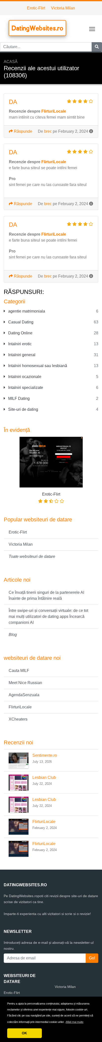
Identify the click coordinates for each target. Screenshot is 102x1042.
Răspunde (22, 131)
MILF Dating (18, 398)
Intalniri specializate (25, 387)
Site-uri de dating (22, 409)
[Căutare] (97, 47)
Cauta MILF (19, 670)
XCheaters (18, 719)
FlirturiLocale (20, 707)
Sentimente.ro (44, 755)
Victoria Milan (63, 8)
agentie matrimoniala (26, 311)
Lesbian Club (44, 777)
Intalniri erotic (19, 344)
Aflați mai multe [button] (74, 1021)
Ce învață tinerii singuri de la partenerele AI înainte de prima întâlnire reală (46, 595)
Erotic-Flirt (36, 8)
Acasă (11, 62)
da (13, 101)
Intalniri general (21, 355)
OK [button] (24, 1033)
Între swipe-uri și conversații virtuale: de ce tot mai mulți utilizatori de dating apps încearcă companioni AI (48, 616)
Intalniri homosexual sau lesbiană (37, 366)
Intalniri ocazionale (24, 377)
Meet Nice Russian (25, 683)
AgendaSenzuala (24, 695)
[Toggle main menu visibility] (92, 28)
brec (48, 131)
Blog (13, 634)
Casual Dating (20, 322)
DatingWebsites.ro (37, 28)
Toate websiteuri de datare (32, 556)
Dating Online (19, 333)
